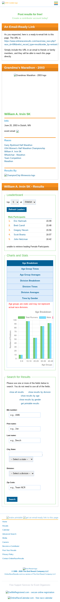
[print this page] (14, 518)
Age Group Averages (30, 275)
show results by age (30, 396)
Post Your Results (9, 550)
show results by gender (30, 400)
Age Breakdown (30, 263)
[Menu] (56, 3)
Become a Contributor (10, 546)
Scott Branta (19, 235)
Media (4, 538)
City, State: (11, 449)
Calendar (5, 530)
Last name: (11, 435)
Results (5, 526)
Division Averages (30, 292)
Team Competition (12, 158)
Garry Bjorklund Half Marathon (18, 145)
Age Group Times (30, 269)
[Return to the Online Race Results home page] (10, 3)
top (8, 202)
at (21, 202)
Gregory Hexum (21, 230)
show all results (16, 392)
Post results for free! (30, 14)
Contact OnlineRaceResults (13, 558)
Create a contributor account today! (30, 18)
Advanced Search (9, 534)
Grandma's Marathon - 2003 (24, 67)
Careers (5, 542)
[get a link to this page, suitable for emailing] (40, 518)
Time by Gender (30, 298)
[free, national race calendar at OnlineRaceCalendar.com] (30, 598)
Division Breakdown (30, 281)
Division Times (30, 287)
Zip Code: (11, 482)
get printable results (30, 403)
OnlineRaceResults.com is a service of (30, 574)
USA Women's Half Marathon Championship (24, 148)
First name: (11, 424)
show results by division (39, 392)
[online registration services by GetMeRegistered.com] (30, 591)
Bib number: (12, 410)
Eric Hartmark (20, 221)
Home (4, 522)
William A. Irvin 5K (12, 151)
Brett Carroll (19, 225)
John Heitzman (21, 239)
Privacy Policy (7, 554)
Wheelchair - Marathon (14, 155)
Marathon (8, 161)
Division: (10, 468)
